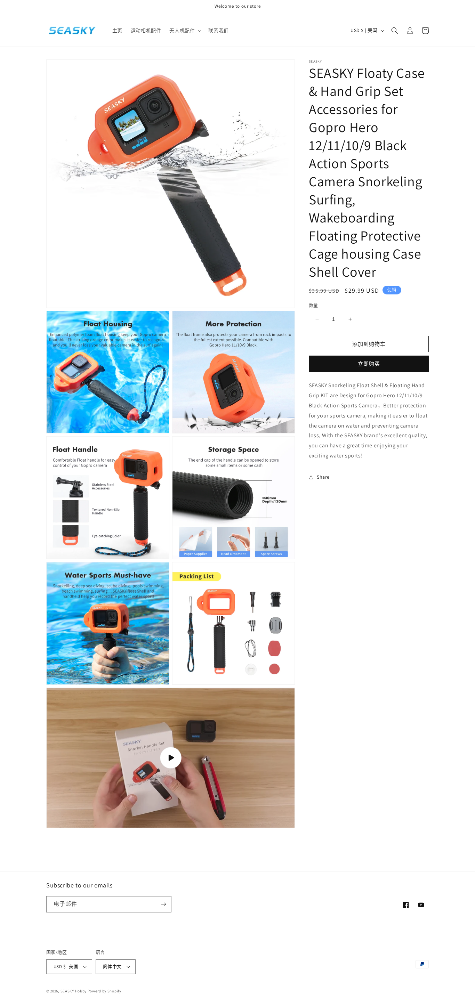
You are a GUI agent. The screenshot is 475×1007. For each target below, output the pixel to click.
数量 (313, 305)
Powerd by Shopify (104, 991)
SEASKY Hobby (74, 991)
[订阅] (163, 904)
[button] (184, 30)
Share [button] (323, 477)
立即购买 (369, 363)
